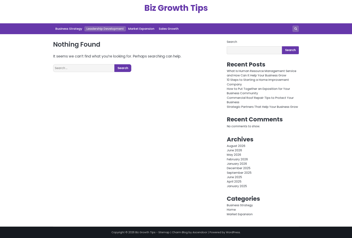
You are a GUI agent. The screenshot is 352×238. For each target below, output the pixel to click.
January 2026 (237, 164)
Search (232, 42)
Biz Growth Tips (176, 8)
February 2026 (237, 159)
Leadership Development (105, 29)
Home (231, 210)
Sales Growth (169, 29)
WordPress (233, 232)
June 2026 (234, 150)
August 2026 (236, 146)
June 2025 (234, 177)
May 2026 (234, 155)
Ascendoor (199, 232)
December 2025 (238, 168)
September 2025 (239, 173)
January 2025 (237, 186)
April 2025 (234, 181)
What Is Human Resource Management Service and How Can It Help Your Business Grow (261, 73)
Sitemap (164, 232)
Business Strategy (68, 29)
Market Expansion (141, 29)
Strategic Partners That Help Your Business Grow (262, 107)
